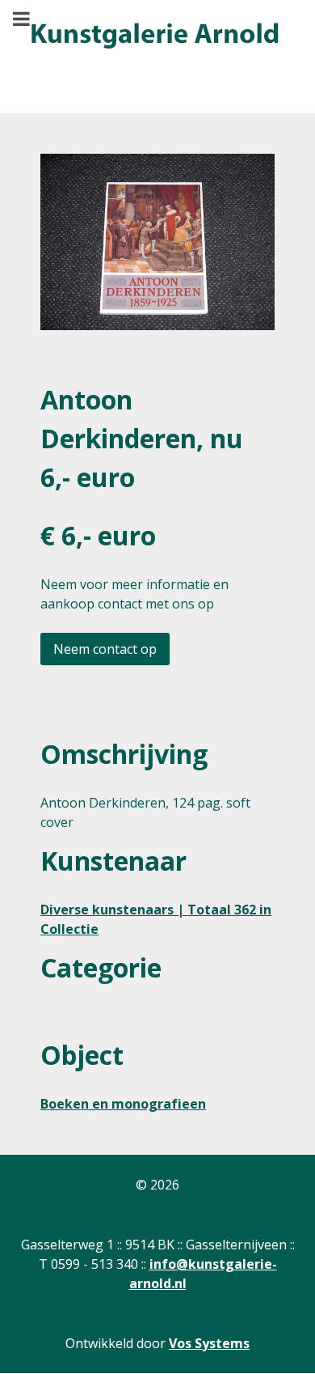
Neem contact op (105, 649)
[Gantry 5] (153, 36)
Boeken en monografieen (123, 1104)
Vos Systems (209, 1343)
